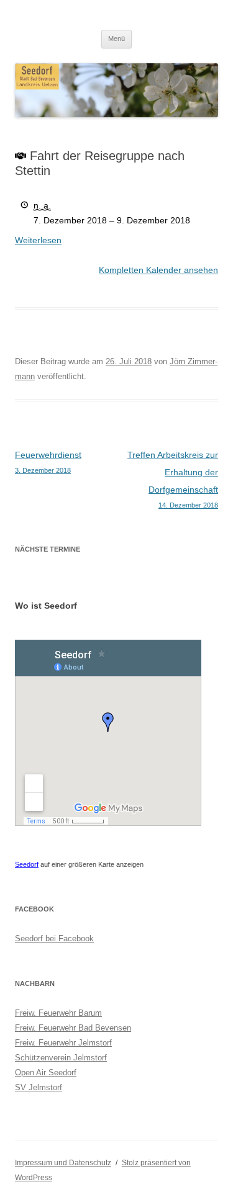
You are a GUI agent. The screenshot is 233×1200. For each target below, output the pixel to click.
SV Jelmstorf (38, 1087)
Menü (116, 38)
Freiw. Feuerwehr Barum (58, 1013)
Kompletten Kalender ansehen (158, 270)
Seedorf (27, 864)
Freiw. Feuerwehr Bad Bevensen (73, 1027)
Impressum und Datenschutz (63, 1162)
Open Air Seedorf (45, 1072)
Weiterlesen (38, 240)
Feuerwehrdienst (48, 462)
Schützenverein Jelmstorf (61, 1057)
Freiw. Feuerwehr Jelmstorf (63, 1042)
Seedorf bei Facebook (54, 938)
